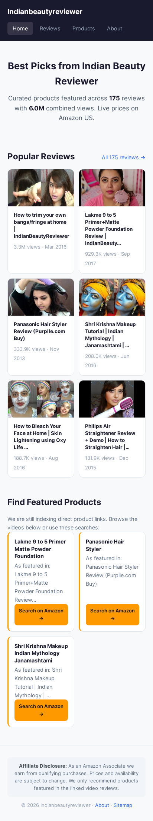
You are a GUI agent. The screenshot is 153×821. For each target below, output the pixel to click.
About (114, 28)
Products (83, 28)
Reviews (50, 28)
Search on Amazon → (41, 614)
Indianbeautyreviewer (44, 11)
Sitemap (123, 805)
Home (20, 28)
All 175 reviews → (124, 157)
